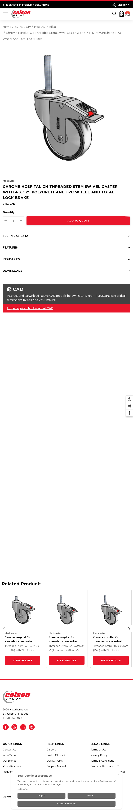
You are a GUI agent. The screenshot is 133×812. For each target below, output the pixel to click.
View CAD (9, 203)
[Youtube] (14, 727)
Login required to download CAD (30, 308)
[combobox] (121, 4)
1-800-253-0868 (12, 717)
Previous (4, 628)
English (122, 4)
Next (129, 628)
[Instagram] (32, 727)
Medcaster (9, 180)
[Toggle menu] (5, 14)
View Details (22, 660)
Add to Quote (78, 220)
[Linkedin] (23, 727)
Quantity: (9, 212)
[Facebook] (6, 727)
